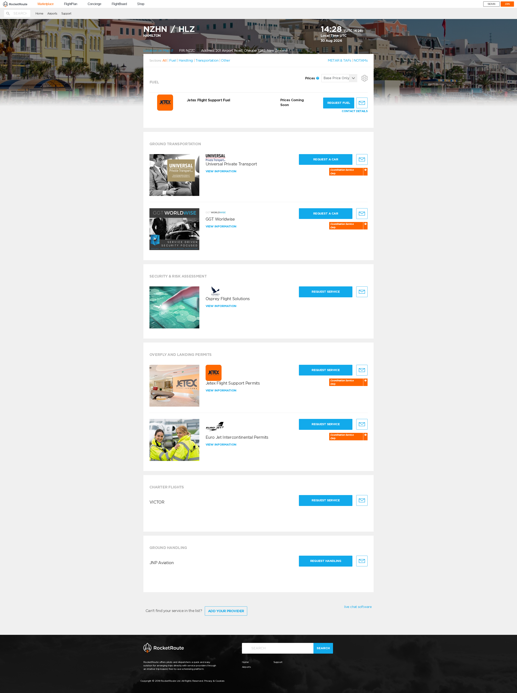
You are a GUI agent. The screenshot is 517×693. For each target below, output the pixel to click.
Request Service (326, 291)
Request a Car (325, 159)
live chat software (358, 607)
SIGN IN (491, 4)
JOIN (507, 4)
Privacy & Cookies (214, 680)
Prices (310, 78)
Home (39, 13)
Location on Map (157, 50)
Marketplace (46, 4)
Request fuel (338, 103)
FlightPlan (70, 4)
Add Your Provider (226, 611)
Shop (140, 4)
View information (221, 171)
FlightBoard (119, 4)
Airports (52, 13)
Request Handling (325, 561)
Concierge (94, 4)
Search (323, 648)
